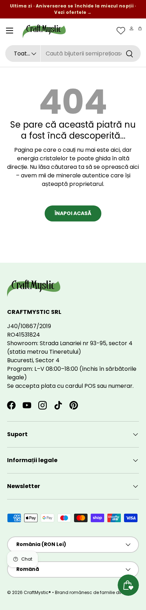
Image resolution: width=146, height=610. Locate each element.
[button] (140, 28)
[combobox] (73, 53)
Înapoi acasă (73, 213)
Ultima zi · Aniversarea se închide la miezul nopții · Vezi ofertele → (73, 9)
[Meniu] (9, 30)
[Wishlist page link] (121, 30)
